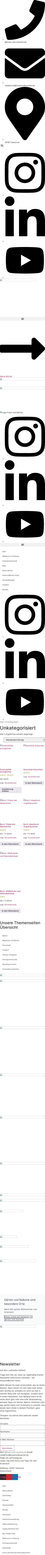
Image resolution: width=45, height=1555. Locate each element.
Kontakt (5, 589)
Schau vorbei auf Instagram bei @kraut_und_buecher (18, 1318)
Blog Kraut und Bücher (10, 940)
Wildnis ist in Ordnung (10, 556)
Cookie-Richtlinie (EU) (10, 1529)
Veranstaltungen (8, 580)
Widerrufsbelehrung (9, 1524)
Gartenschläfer (8, 1505)
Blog (4, 566)
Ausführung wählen (7, 790)
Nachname (5, 1431)
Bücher (5, 936)
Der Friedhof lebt (8, 1534)
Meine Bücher (7, 570)
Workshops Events (9, 964)
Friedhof (5, 585)
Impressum (6, 1514)
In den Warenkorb (33, 783)
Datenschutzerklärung (10, 1519)
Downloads (6, 945)
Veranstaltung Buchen (10, 969)
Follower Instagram (9, 955)
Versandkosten (10, 783)
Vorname (4, 1424)
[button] (2, 146)
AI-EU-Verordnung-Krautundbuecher (16, 1553)
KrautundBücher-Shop (10, 575)
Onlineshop (6, 1495)
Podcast (5, 1500)
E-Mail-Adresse (7, 1439)
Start (4, 551)
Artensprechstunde (9, 561)
